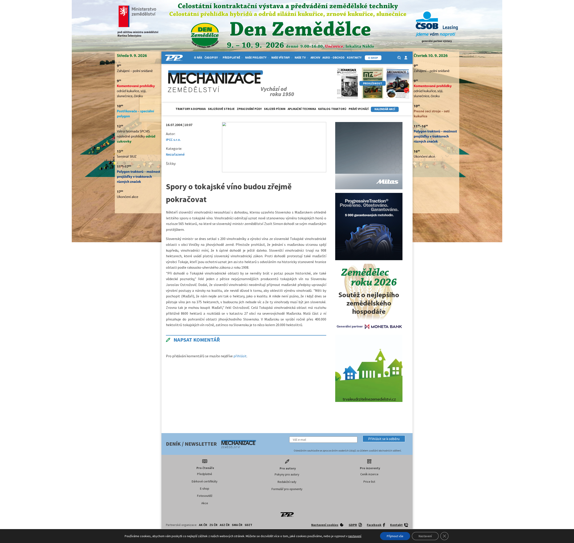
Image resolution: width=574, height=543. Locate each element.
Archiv (315, 57)
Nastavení (425, 536)
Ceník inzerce (369, 474)
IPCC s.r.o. (173, 139)
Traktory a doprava (191, 109)
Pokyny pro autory (287, 474)
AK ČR (203, 525)
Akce (204, 503)
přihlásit (240, 356)
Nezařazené (175, 154)
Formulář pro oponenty (287, 489)
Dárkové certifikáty (204, 481)
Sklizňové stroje (221, 109)
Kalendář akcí (384, 109)
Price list (369, 482)
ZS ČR (213, 525)
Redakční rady (287, 482)
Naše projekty (255, 57)
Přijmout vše (395, 536)
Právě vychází (359, 109)
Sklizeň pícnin (274, 109)
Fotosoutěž (204, 496)
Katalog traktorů (332, 109)
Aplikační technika (302, 109)
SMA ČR (237, 525)
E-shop (204, 488)
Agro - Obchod (333, 57)
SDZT (248, 525)
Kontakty (354, 57)
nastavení (354, 536)
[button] (384, 438)
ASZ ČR (225, 525)
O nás (198, 57)
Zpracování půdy (249, 109)
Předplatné (204, 474)
